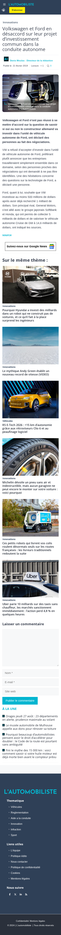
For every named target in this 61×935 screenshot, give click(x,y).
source (7, 235)
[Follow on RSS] (26, 894)
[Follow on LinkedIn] (20, 894)
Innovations (10, 22)
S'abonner (17, 10)
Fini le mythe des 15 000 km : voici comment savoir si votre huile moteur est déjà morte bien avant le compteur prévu (29, 753)
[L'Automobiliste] (21, 4)
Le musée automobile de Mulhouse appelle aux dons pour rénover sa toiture (29, 727)
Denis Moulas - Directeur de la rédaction (31, 60)
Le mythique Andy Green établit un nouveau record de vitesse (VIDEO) (25, 372)
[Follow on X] (15, 894)
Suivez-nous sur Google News (27, 246)
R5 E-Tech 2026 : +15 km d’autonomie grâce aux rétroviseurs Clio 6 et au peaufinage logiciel (27, 428)
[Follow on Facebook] (9, 894)
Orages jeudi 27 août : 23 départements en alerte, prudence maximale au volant (30, 717)
